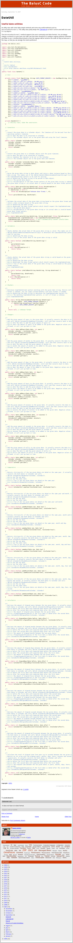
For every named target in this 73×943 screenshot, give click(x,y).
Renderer (20, 854)
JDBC (15, 850)
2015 (5, 890)
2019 (5, 882)
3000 (5, 865)
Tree (42, 856)
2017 (5, 886)
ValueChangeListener (24, 857)
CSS (4, 846)
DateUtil (8, 917)
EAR (62, 846)
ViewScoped (39, 857)
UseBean (68, 856)
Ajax (15, 845)
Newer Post (5, 816)
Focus (37, 848)
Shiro (63, 854)
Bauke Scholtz (17, 828)
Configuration (59, 845)
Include (67, 848)
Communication (37, 845)
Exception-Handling (14, 848)
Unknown (5, 801)
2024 (5, 871)
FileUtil (8, 921)
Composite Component (49, 845)
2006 (5, 939)
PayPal (29, 837)
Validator (14, 857)
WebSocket (48, 857)
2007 (5, 907)
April (7, 930)
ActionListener (6, 845)
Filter (33, 848)
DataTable (28, 846)
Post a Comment (7, 813)
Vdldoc (32, 857)
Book (26, 845)
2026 (5, 867)
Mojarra (60, 850)
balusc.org (22, 834)
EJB (5, 848)
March (8, 932)
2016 (5, 888)
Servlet (58, 854)
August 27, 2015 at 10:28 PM (9, 810)
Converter (67, 845)
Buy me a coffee (15, 837)
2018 (5, 884)
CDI (30, 845)
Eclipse (67, 847)
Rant (10, 854)
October (8, 913)
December (9, 909)
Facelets (23, 848)
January (8, 936)
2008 (5, 905)
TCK (26, 856)
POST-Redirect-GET (57, 852)
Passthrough (27, 852)
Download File (46, 846)
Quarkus (6, 854)
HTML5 (53, 848)
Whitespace (58, 857)
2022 (5, 875)
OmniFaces (9, 852)
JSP (35, 850)
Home (37, 816)
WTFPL (10, 783)
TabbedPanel (20, 856)
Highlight (48, 848)
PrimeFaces (66, 852)
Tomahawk (31, 856)
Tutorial (47, 856)
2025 (5, 869)
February (8, 934)
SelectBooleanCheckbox (29, 854)
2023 (5, 873)
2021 (5, 877)
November (9, 911)
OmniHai (19, 853)
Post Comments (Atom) (17, 820)
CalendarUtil (43, 29)
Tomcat (37, 856)
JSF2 (30, 850)
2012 (5, 896)
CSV (8, 846)
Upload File (60, 856)
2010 (5, 900)
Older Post (68, 816)
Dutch (58, 846)
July (7, 928)
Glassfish (42, 848)
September (9, 915)
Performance (35, 853)
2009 (5, 902)
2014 (5, 892)
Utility (8, 857)
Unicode (53, 856)
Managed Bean (45, 850)
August (8, 926)
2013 (5, 894)
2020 (5, 880)
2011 (5, 898)
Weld (54, 857)
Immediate (62, 848)
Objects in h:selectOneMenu (14, 923)
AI (11, 845)
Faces (29, 848)
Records (15, 854)
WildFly (64, 857)
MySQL (65, 850)
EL (8, 848)
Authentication (21, 845)
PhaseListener (46, 852)
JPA (20, 850)
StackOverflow (11, 856)
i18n (57, 848)
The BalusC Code (36, 3)
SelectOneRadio (50, 854)
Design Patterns (37, 846)
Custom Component (15, 846)
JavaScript (9, 850)
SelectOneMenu (40, 854)
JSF (24, 850)
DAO (23, 846)
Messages (55, 850)
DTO (53, 846)
